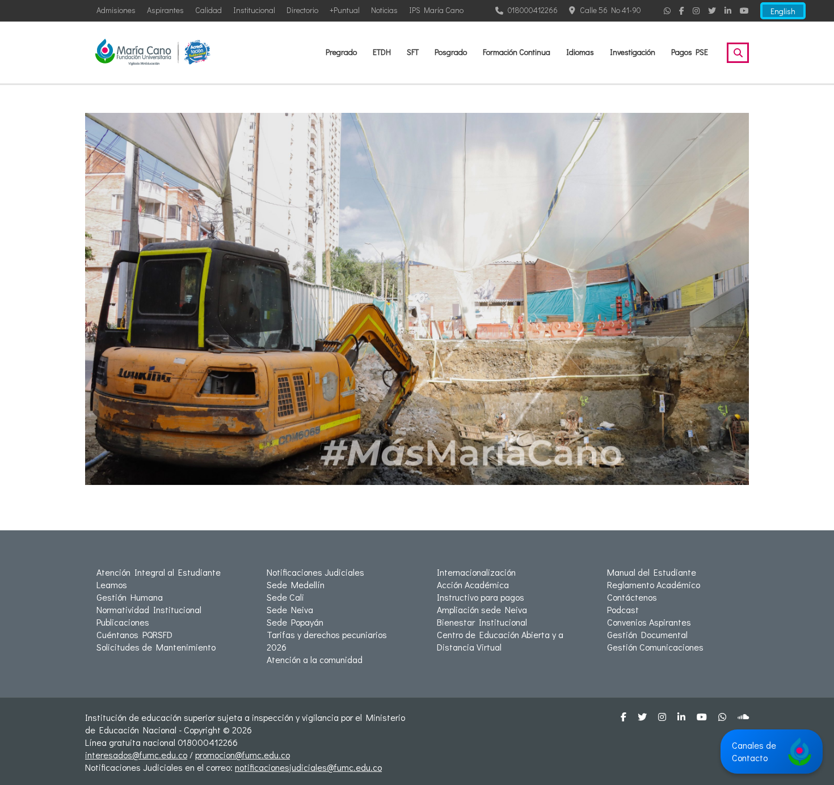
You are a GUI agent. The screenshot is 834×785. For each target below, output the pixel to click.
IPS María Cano (436, 10)
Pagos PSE (689, 52)
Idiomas (580, 52)
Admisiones (116, 10)
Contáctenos (632, 597)
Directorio (302, 10)
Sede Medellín (296, 584)
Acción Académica (473, 584)
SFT (413, 52)
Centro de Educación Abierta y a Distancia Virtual (500, 640)
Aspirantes (165, 10)
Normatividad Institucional (148, 609)
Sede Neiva (290, 609)
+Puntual (345, 10)
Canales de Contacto (754, 751)
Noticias (384, 10)
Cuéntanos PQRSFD (134, 634)
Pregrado (341, 52)
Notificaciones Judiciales (315, 572)
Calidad (208, 10)
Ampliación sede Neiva (482, 609)
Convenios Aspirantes (649, 622)
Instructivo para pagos (480, 597)
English (782, 11)
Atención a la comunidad (315, 659)
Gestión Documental (647, 634)
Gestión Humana (129, 597)
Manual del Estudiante (651, 572)
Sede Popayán (295, 622)
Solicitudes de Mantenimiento (156, 647)
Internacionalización (476, 572)
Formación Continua (516, 52)
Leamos (111, 584)
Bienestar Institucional (482, 622)
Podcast (623, 609)
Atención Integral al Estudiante (158, 572)
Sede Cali (285, 597)
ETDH (382, 52)
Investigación (632, 52)
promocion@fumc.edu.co (242, 755)
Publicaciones (122, 622)
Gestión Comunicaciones (655, 647)
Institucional (254, 10)
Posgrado (451, 52)
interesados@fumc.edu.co (136, 755)
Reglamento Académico (653, 584)
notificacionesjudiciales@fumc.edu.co (308, 767)
